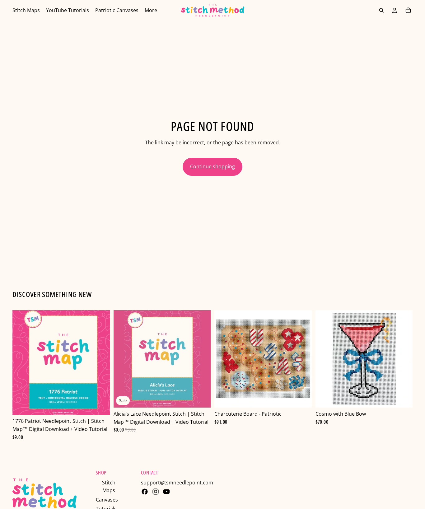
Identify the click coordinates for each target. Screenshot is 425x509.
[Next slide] (201, 359)
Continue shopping (212, 166)
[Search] (381, 10)
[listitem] (151, 10)
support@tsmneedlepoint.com (177, 482)
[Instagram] (155, 491)
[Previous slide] (123, 359)
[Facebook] (144, 491)
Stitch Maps (108, 486)
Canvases (107, 499)
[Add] (100, 405)
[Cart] (408, 10)
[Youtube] (166, 491)
